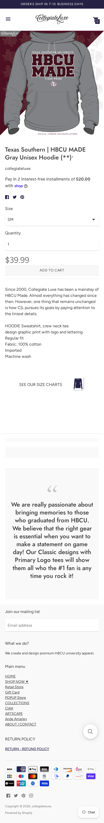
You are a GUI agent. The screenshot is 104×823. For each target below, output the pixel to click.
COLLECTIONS (17, 703)
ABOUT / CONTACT (20, 724)
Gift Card (12, 692)
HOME (10, 676)
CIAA (9, 708)
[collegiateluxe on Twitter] (16, 795)
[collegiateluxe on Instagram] (31, 795)
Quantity (13, 233)
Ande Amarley (16, 719)
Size (9, 208)
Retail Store (14, 687)
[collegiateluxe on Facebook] (8, 795)
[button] (90, 731)
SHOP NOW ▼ (17, 682)
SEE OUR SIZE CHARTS (40, 384)
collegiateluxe (41, 806)
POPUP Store (15, 698)
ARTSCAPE (14, 714)
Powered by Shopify (18, 813)
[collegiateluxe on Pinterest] (23, 795)
